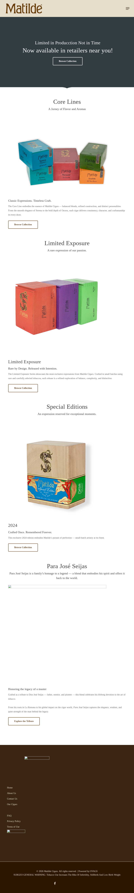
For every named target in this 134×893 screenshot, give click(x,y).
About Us (11, 793)
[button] (127, 8)
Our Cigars (12, 804)
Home (10, 787)
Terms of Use (13, 827)
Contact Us (12, 799)
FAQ (9, 815)
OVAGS (94, 871)
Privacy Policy (14, 821)
